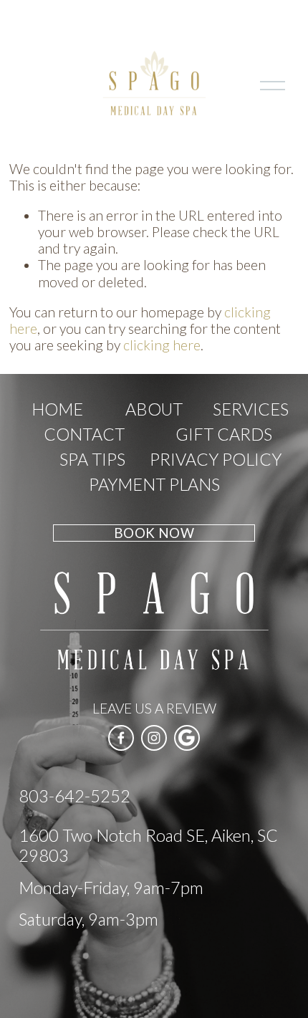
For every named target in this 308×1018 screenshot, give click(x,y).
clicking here (162, 345)
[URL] (187, 738)
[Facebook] (121, 738)
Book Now (154, 533)
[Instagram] (154, 738)
